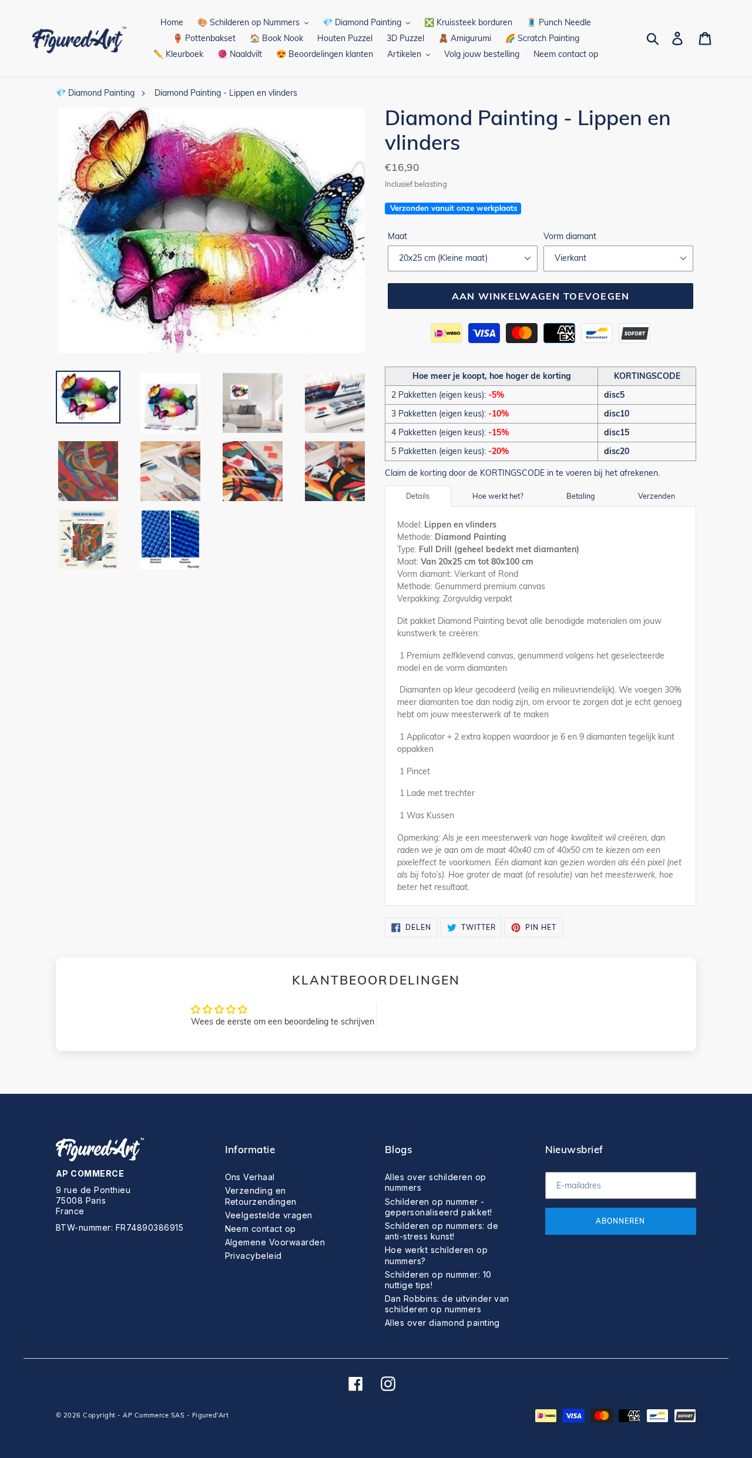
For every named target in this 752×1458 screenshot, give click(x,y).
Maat (397, 236)
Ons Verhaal (250, 1177)
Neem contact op (260, 1229)
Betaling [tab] (580, 495)
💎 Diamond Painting (95, 93)
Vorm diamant (569, 236)
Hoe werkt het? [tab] (497, 495)
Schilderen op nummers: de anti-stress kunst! (441, 1231)
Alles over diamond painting (442, 1323)
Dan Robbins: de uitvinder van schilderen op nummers (447, 1304)
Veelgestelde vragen (269, 1215)
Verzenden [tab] (656, 495)
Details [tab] (417, 495)
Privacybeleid (253, 1256)
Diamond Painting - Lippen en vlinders (226, 93)
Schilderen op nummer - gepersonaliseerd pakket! (438, 1207)
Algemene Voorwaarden (275, 1242)
